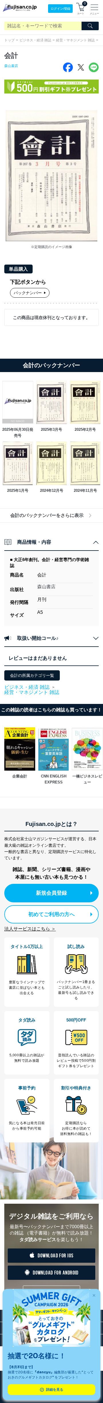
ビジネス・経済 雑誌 (35, 40)
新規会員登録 (51, 893)
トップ (9, 40)
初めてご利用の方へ (51, 914)
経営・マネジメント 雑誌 (75, 40)
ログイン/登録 (60, 8)
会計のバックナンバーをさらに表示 (47, 515)
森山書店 (11, 66)
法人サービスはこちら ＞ (30, 928)
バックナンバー (28, 293)
